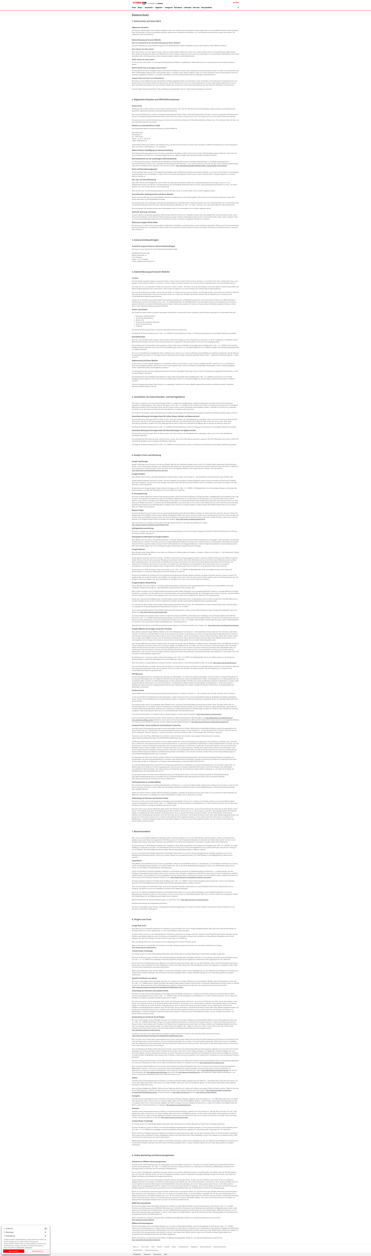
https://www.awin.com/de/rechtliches (143, 1220)
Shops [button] (140, 7)
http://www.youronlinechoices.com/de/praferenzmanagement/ (210, 722)
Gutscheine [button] (149, 7)
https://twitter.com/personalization (206, 1092)
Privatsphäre (137, 1254)
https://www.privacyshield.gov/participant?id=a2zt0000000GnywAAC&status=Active (157, 1036)
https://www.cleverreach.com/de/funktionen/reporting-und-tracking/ (191, 877)
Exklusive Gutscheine (151, 1250)
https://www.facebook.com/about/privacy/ (209, 714)
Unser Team (145, 1247)
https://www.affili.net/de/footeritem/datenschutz (146, 1240)
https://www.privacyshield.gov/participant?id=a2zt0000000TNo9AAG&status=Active (157, 987)
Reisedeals (178, 7)
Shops (174, 1247)
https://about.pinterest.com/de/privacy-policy (174, 1117)
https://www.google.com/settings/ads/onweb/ (153, 612)
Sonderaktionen (183, 1247)
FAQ (152, 1247)
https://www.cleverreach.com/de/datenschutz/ (194, 900)
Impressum (147, 1254)
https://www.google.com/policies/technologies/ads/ (223, 625)
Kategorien (169, 7)
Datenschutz (157, 1254)
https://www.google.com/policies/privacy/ (144, 947)
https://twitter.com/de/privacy (181, 1092)
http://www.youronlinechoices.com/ (189, 1072)
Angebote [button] (158, 7)
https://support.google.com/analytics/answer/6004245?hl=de (150, 525)
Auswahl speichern (37, 1251)
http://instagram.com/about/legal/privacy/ (178, 1105)
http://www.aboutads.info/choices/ (157, 1072)
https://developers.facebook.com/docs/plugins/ (146, 1030)
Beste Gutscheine (205, 1247)
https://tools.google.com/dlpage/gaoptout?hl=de (190, 519)
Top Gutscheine (138, 1250)
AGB (165, 1254)
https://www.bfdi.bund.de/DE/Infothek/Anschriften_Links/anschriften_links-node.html (201, 166)
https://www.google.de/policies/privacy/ (224, 663)
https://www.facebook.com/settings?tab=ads (215, 1070)
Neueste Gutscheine (220, 1247)
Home (134, 7)
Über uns (136, 1247)
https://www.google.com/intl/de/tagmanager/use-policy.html (150, 470)
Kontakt (167, 1247)
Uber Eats (196, 7)
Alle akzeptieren (14, 1251)
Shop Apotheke (206, 7)
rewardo (159, 1247)
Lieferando (187, 7)
